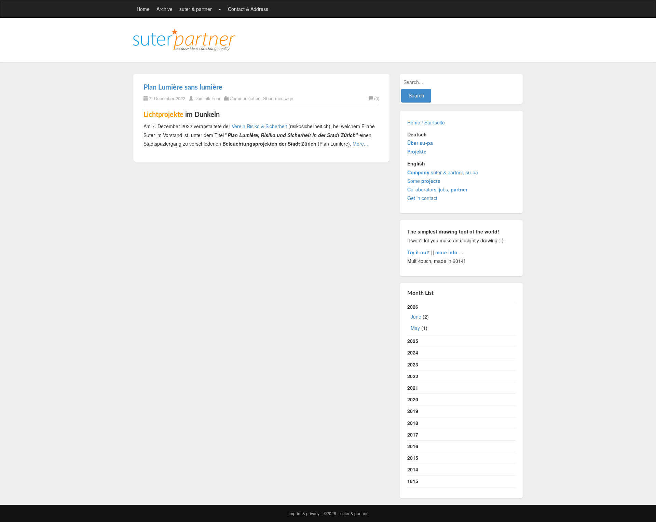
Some (423, 180)
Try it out (417, 252)
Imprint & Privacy (304, 513)
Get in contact (422, 198)
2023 (412, 364)
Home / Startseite (426, 122)
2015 (412, 457)
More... (360, 143)
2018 (412, 422)
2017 (412, 434)
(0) (376, 98)
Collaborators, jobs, (437, 189)
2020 (412, 399)
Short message (278, 98)
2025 (412, 340)
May (415, 327)
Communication (245, 98)
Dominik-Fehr (207, 98)
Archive (164, 8)
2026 (418, 317)
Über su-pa (420, 142)
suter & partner (195, 8)
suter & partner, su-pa (442, 172)
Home (143, 8)
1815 (412, 481)
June (416, 316)
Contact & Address (248, 8)
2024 (412, 352)
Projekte (416, 151)
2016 (412, 446)
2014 (412, 469)
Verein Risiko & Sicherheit (259, 126)
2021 (412, 387)
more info (446, 252)
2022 (412, 376)
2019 (412, 410)
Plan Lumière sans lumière (183, 87)
